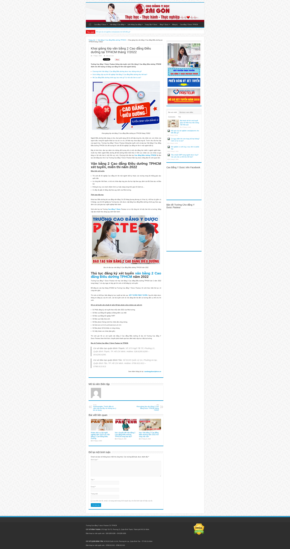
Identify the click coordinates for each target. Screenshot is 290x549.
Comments (171, 117)
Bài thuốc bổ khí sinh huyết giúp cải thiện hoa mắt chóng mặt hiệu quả (189, 123)
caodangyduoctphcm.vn (152, 371)
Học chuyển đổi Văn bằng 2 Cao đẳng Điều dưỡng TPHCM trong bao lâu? (125, 434)
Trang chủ (92, 40)
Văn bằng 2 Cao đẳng (117, 24)
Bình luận (94, 460)
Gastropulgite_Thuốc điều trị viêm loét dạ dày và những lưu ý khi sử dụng (104, 407)
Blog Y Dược (164, 24)
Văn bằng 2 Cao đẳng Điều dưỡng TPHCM (112, 40)
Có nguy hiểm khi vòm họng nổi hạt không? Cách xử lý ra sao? (115, 32)
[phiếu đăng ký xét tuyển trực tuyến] (184, 82)
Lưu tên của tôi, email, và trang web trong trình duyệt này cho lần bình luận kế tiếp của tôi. (123, 501)
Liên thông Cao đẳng (134, 24)
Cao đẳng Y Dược (100, 24)
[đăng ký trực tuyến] (184, 60)
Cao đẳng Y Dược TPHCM (189, 24)
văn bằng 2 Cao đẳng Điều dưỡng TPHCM (126, 275)
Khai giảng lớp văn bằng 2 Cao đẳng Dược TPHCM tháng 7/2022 (148, 407)
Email (93, 487)
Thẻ (179, 117)
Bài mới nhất (172, 112)
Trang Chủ (90, 24)
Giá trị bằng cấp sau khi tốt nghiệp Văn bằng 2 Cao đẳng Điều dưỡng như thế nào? (120, 74)
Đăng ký (175, 24)
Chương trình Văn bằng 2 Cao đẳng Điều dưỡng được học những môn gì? (117, 71)
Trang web (94, 494)
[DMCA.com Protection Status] (199, 529)
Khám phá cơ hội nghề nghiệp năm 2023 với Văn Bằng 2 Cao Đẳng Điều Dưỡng (100, 435)
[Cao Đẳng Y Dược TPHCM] (145, 12)
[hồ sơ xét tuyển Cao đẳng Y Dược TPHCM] (184, 96)
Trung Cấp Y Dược (151, 24)
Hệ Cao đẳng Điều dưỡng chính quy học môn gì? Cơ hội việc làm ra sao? (117, 77)
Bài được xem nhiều (186, 112)
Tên (92, 480)
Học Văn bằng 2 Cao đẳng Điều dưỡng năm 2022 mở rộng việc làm (149, 434)
